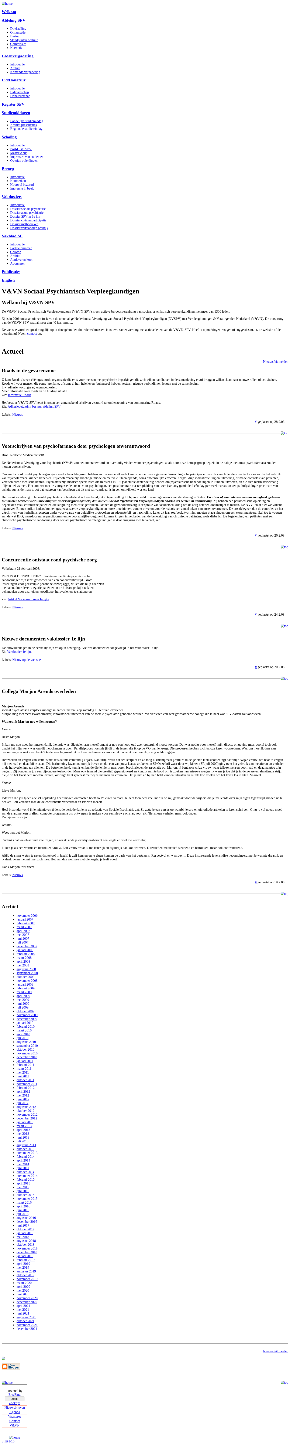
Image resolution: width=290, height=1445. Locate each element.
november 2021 (27, 1325)
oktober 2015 (25, 1195)
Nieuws (17, 414)
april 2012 (23, 1091)
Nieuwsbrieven (14, 1407)
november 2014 (27, 1175)
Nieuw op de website (26, 660)
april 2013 (23, 1130)
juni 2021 (23, 1313)
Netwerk (16, 48)
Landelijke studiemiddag (26, 121)
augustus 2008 (26, 969)
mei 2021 (23, 1309)
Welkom (9, 12)
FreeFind (14, 1394)
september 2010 (27, 1045)
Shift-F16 (8, 1441)
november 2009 (27, 1015)
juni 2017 (23, 1225)
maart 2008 (24, 957)
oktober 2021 (25, 1321)
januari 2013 (25, 1122)
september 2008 (27, 973)
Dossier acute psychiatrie (27, 212)
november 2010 (27, 1053)
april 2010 (23, 1034)
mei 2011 (23, 1072)
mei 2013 (23, 1133)
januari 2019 (25, 1256)
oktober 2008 (25, 977)
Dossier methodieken (24, 224)
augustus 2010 (26, 1042)
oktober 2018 (25, 1244)
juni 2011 (23, 1076)
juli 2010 (22, 1038)
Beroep (8, 168)
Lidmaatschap (19, 92)
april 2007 (23, 931)
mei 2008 (23, 965)
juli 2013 (22, 1141)
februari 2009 (26, 988)
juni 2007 (23, 938)
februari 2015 (26, 1179)
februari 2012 (26, 1087)
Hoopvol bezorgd (22, 184)
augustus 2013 (26, 1145)
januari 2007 (25, 919)
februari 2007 (26, 923)
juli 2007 (22, 942)
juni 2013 (23, 1137)
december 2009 (27, 1019)
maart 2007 (24, 927)
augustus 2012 (26, 1107)
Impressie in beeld (22, 188)
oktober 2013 (25, 1149)
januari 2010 (25, 1022)
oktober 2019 (25, 1275)
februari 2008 (26, 954)
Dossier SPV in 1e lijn (25, 216)
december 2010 (27, 1057)
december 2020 (27, 1302)
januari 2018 (25, 1233)
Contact (14, 1421)
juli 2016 (22, 1214)
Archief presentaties (23, 125)
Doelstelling (18, 28)
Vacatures (14, 1416)
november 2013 (27, 1153)
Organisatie (17, 32)
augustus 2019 (26, 1271)
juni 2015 (23, 1191)
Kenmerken (18, 181)
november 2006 (27, 915)
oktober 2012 (25, 1110)
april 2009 (23, 996)
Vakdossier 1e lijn (19, 651)
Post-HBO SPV (21, 149)
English (8, 280)
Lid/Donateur (13, 80)
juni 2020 (23, 1294)
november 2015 (27, 1198)
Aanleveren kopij (21, 259)
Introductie (17, 64)
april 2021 (23, 1306)
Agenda (14, 1412)
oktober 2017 (25, 1229)
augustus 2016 (26, 1218)
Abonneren (17, 263)
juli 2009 (22, 1007)
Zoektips (14, 1403)
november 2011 (27, 1084)
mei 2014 (23, 1164)
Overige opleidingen (24, 160)
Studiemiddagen (16, 112)
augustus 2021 (26, 1317)
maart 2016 (24, 1202)
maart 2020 (24, 1283)
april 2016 (23, 1206)
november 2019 (27, 1279)
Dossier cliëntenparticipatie (28, 220)
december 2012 (27, 1118)
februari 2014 (26, 1156)
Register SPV (13, 104)
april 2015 (23, 1183)
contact (32, 333)
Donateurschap (20, 96)
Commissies (18, 44)
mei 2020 (23, 1290)
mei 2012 (23, 1095)
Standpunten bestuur (24, 40)
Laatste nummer (21, 248)
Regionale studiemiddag (26, 128)
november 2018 (27, 1248)
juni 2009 (23, 1003)
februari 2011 (25, 1065)
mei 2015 (23, 1187)
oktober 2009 (25, 1011)
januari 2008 (25, 950)
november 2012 (27, 1114)
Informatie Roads (19, 395)
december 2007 (27, 946)
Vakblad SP (12, 236)
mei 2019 (23, 1267)
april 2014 (23, 1160)
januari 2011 (25, 1061)
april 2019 (23, 1263)
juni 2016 (23, 1210)
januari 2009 (25, 984)
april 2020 (23, 1286)
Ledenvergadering (18, 56)
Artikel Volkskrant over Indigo (28, 599)
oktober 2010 (25, 1049)
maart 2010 (24, 1030)
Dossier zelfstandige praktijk (29, 228)
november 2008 (27, 980)
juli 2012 (22, 1103)
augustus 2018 (26, 1240)
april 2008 (23, 961)
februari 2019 (26, 1260)
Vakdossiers (12, 196)
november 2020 (27, 1298)
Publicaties (11, 271)
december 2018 (27, 1252)
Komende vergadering (25, 72)
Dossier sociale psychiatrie (28, 209)
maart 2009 (24, 992)
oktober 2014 (25, 1172)
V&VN (15, 1425)
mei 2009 (23, 1000)
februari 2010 (26, 1026)
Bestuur (15, 36)
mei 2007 (23, 934)
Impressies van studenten (27, 157)
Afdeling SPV (13, 20)
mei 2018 (23, 1237)
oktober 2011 (25, 1080)
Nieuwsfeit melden (275, 361)
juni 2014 (23, 1168)
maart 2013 (24, 1126)
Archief (15, 68)
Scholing (9, 137)
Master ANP (18, 153)
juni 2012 (23, 1099)
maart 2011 (24, 1068)
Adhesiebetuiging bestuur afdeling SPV (34, 406)
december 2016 (27, 1221)
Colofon (15, 252)
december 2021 (27, 1328)
